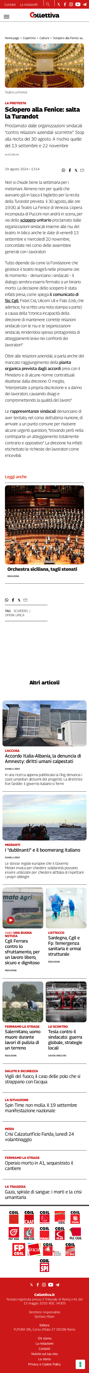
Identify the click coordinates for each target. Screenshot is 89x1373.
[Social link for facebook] (65, 4)
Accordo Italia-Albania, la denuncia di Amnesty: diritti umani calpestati (43, 758)
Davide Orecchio (57, 1055)
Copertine (29, 38)
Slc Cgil (12, 300)
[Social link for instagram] (71, 4)
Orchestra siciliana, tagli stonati (42, 569)
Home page (12, 38)
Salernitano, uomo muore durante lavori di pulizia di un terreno (23, 1039)
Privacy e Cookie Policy (44, 1364)
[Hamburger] (6, 17)
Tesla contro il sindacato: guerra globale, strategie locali (65, 1039)
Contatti (10, 4)
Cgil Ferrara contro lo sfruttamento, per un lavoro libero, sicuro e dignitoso (22, 951)
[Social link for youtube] (77, 4)
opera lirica (14, 615)
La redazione (29, 4)
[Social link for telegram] (85, 4)
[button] (64, 170)
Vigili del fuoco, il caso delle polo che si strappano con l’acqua (42, 1078)
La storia (44, 1359)
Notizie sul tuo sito (44, 1354)
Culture (44, 38)
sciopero (21, 611)
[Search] (48, 4)
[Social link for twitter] (59, 4)
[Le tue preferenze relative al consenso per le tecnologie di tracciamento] (80, 1364)
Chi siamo (44, 1338)
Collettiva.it (44, 1294)
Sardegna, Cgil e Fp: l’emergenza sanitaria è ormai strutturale (64, 946)
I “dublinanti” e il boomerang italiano (42, 850)
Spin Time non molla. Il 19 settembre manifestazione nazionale (41, 1107)
